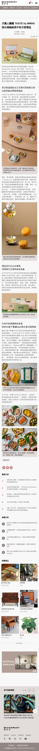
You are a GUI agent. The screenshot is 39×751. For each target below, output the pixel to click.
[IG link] (15, 739)
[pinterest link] (20, 739)
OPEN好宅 (26, 7)
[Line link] (10, 739)
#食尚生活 (6, 460)
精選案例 (5, 7)
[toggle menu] (36, 3)
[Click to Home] (9, 3)
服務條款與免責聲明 (22, 745)
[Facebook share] (3, 467)
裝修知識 (12, 7)
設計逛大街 (34, 7)
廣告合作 (13, 735)
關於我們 (6, 735)
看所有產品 (19, 643)
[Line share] (7, 467)
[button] (29, 690)
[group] (19, 705)
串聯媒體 (28, 735)
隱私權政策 (11, 745)
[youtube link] (25, 739)
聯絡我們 (20, 735)
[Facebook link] (4, 739)
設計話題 (19, 7)
